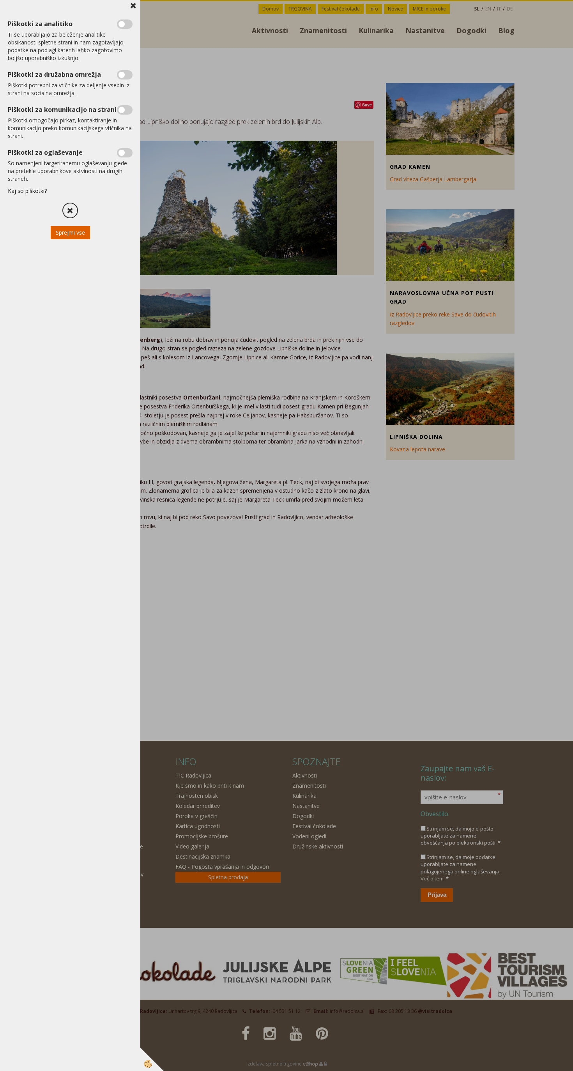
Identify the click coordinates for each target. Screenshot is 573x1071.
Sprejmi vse (70, 232)
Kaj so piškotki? (27, 190)
